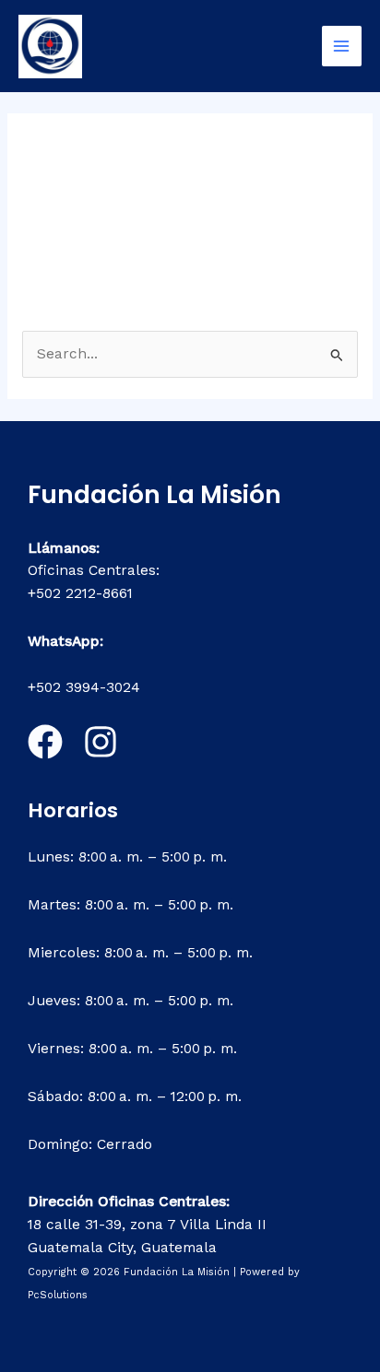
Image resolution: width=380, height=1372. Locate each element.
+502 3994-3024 (84, 687)
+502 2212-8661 (80, 593)
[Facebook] (45, 741)
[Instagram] (100, 741)
